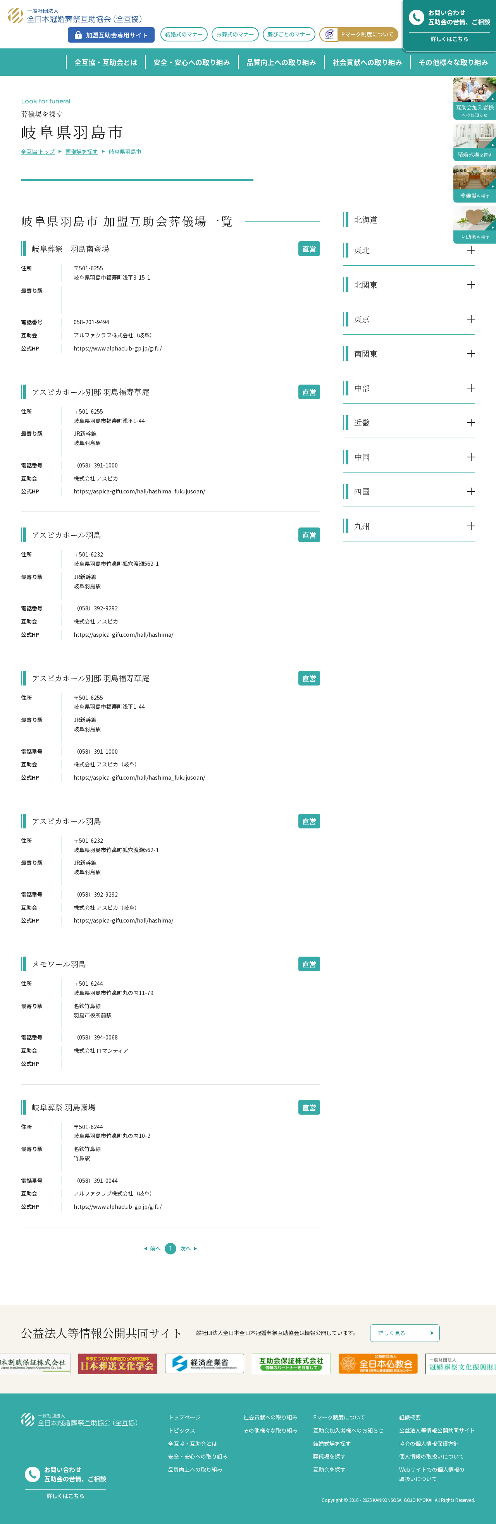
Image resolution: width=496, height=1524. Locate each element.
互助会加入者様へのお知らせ (348, 1430)
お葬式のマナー (235, 34)
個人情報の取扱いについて (431, 1456)
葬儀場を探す (81, 151)
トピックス (181, 1430)
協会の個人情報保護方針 (429, 1443)
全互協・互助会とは (105, 62)
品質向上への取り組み (281, 62)
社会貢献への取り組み (367, 62)
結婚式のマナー (184, 34)
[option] (117, 1364)
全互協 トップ (38, 151)
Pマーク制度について (367, 34)
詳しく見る (391, 1333)
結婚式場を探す (332, 1443)
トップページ (184, 1417)
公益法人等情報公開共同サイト (437, 1430)
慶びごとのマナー (289, 34)
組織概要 (410, 1417)
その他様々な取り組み (453, 62)
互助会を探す (329, 1469)
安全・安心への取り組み (191, 62)
